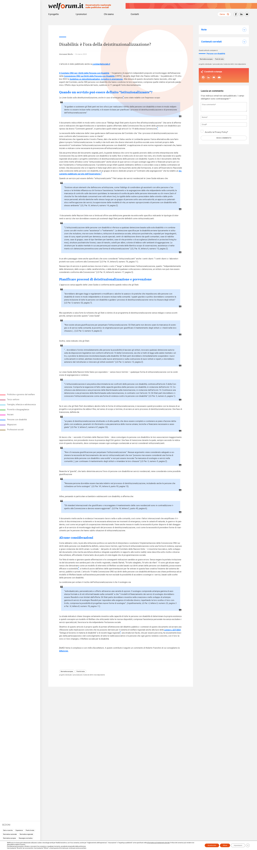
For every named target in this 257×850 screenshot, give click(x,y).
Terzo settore (13, 399)
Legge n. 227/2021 (172, 630)
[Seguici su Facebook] (236, 14)
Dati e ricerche (8, 830)
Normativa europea (9, 838)
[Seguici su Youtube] (247, 14)
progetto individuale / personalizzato (70, 675)
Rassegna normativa (25, 838)
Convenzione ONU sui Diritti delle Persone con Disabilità (89, 76)
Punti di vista (30, 830)
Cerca (222, 14)
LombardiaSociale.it (101, 64)
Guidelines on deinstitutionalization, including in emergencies (96, 79)
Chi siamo (109, 14)
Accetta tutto (212, 845)
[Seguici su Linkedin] (241, 14)
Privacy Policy (221, 132)
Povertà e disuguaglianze (18, 409)
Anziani (10, 414)
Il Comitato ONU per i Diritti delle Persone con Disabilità (84, 73)
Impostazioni (238, 845)
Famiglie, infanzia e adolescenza (21, 404)
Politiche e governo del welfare (21, 394)
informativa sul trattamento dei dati (158, 842)
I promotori (81, 14)
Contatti (135, 14)
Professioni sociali (15, 429)
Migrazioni (11, 424)
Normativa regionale (26, 834)
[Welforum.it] (20, 1)
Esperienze (19, 830)
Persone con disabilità (17, 419)
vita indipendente (99, 675)
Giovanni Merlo (66, 54)
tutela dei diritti (88, 675)
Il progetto (53, 14)
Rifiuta (225, 845)
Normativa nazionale (10, 834)
